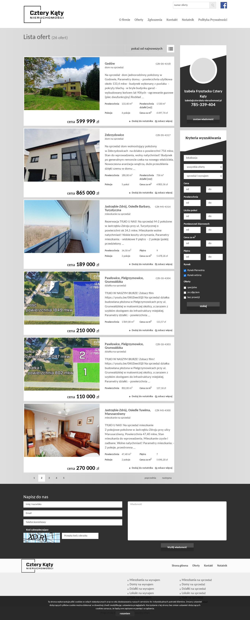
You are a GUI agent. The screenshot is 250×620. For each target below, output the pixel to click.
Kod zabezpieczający (37, 530)
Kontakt (172, 20)
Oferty (139, 20)
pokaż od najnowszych (147, 49)
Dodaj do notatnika (142, 121)
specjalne (192, 287)
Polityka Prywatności (212, 20)
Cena (186, 183)
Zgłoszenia (155, 20)
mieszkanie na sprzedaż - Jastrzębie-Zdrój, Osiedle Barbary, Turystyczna (99, 234)
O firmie (124, 20)
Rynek (187, 264)
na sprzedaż (197, 580)
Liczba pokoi (190, 210)
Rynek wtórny (194, 275)
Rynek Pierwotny (196, 270)
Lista (170, 49)
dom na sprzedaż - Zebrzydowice (99, 162)
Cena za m (190, 237)
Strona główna (180, 565)
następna (167, 478)
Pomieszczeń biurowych (197, 224)
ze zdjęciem (193, 292)
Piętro (187, 251)
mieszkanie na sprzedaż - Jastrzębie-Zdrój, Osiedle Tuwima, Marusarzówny (99, 438)
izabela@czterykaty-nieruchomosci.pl (203, 101)
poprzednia (150, 478)
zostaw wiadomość (203, 119)
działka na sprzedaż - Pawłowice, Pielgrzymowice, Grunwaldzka (99, 303)
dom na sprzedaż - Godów (99, 91)
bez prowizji (193, 297)
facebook (223, 5)
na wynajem (145, 580)
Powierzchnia (191, 197)
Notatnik (188, 20)
